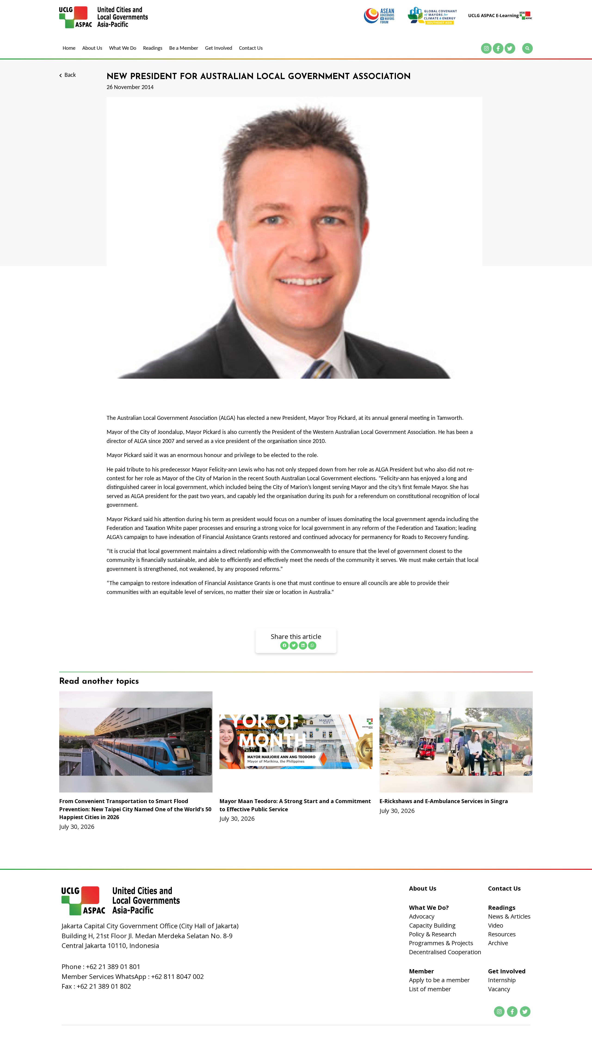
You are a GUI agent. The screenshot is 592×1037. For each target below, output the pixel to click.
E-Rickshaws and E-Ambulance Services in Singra (443, 801)
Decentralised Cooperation (445, 952)
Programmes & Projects (441, 943)
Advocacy (422, 916)
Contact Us (251, 48)
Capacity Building (432, 925)
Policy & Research (432, 934)
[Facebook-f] (498, 48)
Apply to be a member (439, 980)
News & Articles (509, 916)
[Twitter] (510, 48)
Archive (498, 943)
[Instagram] (486, 48)
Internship (502, 980)
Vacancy (499, 989)
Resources (502, 934)
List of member (430, 989)
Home (69, 48)
